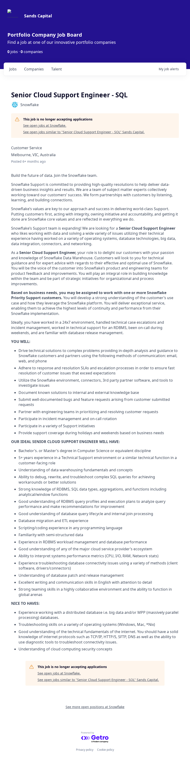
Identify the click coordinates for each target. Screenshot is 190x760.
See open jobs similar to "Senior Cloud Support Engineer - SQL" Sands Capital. (84, 132)
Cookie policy (105, 750)
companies (34, 69)
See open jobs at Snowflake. (44, 125)
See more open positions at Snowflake (95, 707)
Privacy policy (84, 750)
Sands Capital (38, 16)
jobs (13, 69)
